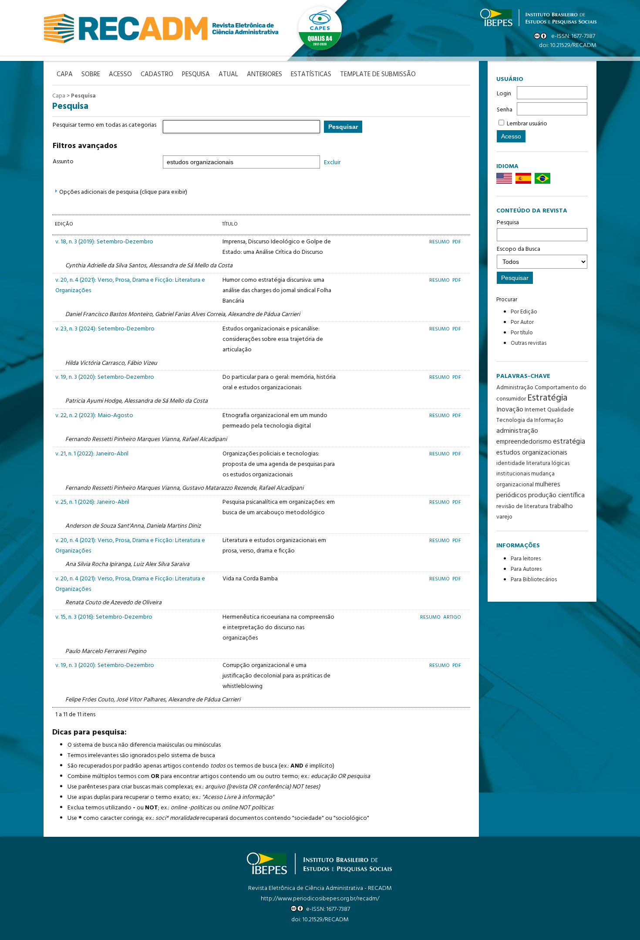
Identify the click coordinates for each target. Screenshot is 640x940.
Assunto (63, 162)
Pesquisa (508, 223)
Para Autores (526, 569)
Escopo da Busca (518, 249)
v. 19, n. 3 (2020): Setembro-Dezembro (104, 377)
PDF (456, 242)
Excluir (332, 163)
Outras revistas (528, 343)
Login (504, 94)
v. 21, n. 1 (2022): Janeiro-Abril (91, 454)
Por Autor (522, 322)
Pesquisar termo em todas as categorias (104, 125)
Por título (522, 332)
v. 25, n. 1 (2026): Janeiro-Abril (92, 502)
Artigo (452, 617)
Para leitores (526, 558)
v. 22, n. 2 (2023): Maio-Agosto (94, 416)
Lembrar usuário (527, 124)
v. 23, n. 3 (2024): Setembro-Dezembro (105, 329)
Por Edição (524, 312)
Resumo (440, 242)
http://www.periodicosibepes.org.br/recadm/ (320, 899)
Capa (58, 96)
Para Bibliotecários (534, 579)
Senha (504, 110)
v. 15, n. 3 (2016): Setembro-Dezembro (103, 617)
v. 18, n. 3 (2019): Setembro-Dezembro (104, 242)
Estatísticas (311, 75)
